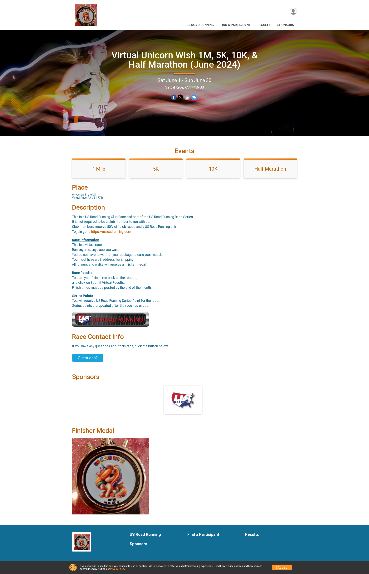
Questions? (88, 358)
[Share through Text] (194, 97)
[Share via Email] (187, 97)
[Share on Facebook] (173, 97)
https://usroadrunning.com (111, 232)
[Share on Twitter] (180, 97)
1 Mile (98, 169)
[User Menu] (293, 11)
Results (264, 25)
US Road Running (200, 25)
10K (213, 169)
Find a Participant (235, 25)
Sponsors (285, 25)
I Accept (282, 567)
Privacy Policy (117, 568)
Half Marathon (270, 169)
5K (156, 169)
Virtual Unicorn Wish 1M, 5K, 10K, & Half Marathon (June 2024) (184, 60)
